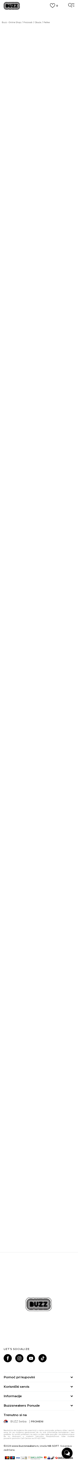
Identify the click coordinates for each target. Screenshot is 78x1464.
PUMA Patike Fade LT (39, 1123)
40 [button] (61, 391)
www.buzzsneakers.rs (25, 1445)
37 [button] (44, 382)
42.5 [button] (60, 401)
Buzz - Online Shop (11, 22)
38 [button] (10, 391)
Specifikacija (13, 553)
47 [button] (27, 419)
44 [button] (27, 410)
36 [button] (27, 382)
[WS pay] (24, 1457)
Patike (47, 22)
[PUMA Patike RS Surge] (39, 798)
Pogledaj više (39, 17)
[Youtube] (31, 1358)
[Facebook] (8, 1358)
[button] (70, 432)
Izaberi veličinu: (14, 376)
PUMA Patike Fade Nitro (39, 1027)
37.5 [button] (60, 382)
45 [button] (60, 410)
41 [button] (27, 401)
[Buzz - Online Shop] (12, 6)
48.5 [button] (44, 419)
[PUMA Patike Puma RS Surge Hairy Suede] (39, 894)
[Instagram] (19, 1358)
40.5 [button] (10, 401)
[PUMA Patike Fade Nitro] (39, 990)
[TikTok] (42, 1358)
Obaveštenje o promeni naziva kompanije (39, 12)
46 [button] (10, 419)
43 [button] (10, 410)
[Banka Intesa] (35, 1457)
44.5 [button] (44, 410)
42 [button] (44, 401)
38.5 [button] (27, 391)
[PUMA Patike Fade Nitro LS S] (39, 701)
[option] (39, 630)
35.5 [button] (10, 383)
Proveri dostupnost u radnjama (27, 564)
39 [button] (44, 391)
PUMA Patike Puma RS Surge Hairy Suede (39, 931)
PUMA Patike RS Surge (39, 835)
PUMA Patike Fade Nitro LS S (39, 738)
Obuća (38, 22)
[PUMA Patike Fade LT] (39, 1087)
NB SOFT (53, 1445)
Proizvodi (27, 22)
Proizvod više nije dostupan (31, 436)
